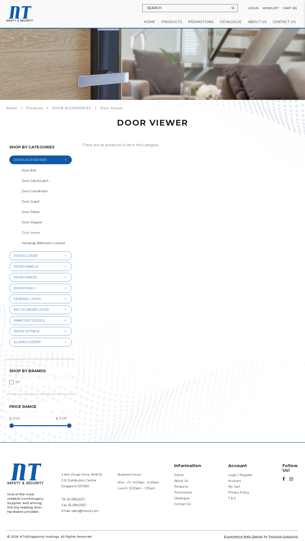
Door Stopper (32, 222)
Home (11, 108)
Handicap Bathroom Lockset (43, 243)
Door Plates (31, 212)
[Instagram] (291, 479)
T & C (232, 498)
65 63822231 (76, 499)
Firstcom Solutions (283, 537)
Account (234, 481)
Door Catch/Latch (35, 181)
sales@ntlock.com (85, 511)
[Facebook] (283, 479)
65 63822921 (77, 505)
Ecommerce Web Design (243, 537)
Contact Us (182, 504)
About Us (181, 481)
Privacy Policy (238, 492)
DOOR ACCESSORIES (71, 108)
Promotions (183, 492)
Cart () (290, 8)
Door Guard (30, 201)
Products (34, 108)
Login (253, 8)
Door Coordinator (35, 191)
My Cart (234, 486)
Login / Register (240, 475)
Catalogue (182, 498)
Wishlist (271, 8)
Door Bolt (29, 170)
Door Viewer (111, 108)
